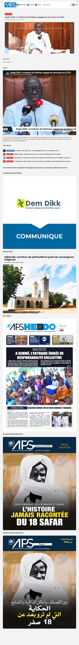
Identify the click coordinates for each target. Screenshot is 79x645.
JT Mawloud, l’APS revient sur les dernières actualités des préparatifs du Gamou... (42, 161)
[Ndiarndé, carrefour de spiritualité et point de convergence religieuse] (39, 289)
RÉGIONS (31, 5)
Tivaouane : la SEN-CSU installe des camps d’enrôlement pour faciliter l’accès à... (42, 158)
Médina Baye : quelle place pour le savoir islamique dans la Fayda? (37, 154)
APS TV (39, 5)
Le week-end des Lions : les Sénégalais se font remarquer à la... (37, 151)
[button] (78, 2)
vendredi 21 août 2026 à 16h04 (15, 262)
